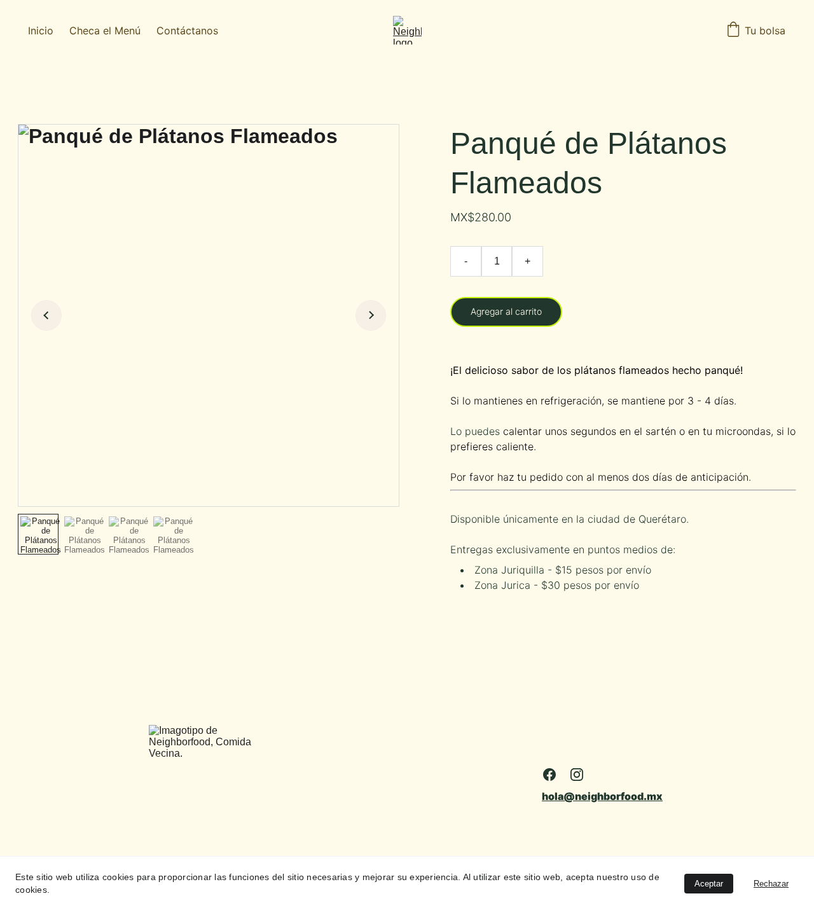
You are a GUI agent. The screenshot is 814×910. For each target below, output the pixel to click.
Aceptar (708, 883)
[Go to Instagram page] (576, 774)
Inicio (40, 30)
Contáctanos (187, 30)
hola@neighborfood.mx (602, 796)
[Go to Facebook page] (549, 774)
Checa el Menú (105, 30)
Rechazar (771, 883)
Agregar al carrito (506, 311)
